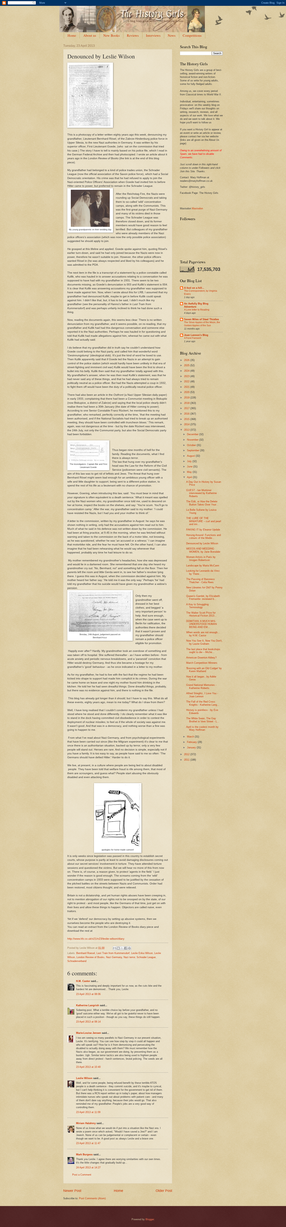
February (192, 742)
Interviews (153, 35)
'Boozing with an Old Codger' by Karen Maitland (204, 670)
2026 (187, 360)
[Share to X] (122, 948)
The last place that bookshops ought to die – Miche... (203, 651)
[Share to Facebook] (126, 948)
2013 (187, 429)
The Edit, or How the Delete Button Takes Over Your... (202, 503)
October (192, 445)
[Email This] (115, 948)
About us (89, 35)
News (171, 35)
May (190, 471)
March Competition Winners (201, 662)
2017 (187, 408)
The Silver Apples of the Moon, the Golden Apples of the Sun (202, 324)
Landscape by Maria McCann (202, 565)
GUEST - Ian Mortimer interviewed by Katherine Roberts (201, 493)
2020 (187, 392)
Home (72, 35)
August (191, 455)
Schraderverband (76, 961)
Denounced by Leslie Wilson (202, 543)
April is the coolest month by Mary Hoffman (202, 728)
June (190, 466)
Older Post (164, 1191)
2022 (187, 381)
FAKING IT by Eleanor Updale (203, 529)
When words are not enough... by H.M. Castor (203, 634)
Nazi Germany (114, 957)
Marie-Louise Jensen (88, 1032)
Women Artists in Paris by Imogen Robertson (201, 558)
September (193, 450)
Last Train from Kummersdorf (113, 953)
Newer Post (72, 1191)
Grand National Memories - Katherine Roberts (201, 686)
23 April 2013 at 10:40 (88, 1066)
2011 (187, 759)
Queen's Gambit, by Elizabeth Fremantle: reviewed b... (203, 597)
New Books (111, 35)
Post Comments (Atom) (92, 1198)
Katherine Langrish (87, 1005)
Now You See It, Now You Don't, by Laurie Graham (204, 642)
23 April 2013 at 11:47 (88, 1143)
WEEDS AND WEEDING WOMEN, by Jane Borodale (203, 550)
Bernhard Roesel (85, 953)
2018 (187, 403)
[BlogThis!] (118, 948)
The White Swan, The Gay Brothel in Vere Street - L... (202, 720)
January (192, 747)
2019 (187, 397)
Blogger (150, 1219)
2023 (187, 376)
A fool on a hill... (194, 287)
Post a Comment (81, 1174)
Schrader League (146, 957)
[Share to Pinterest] (129, 948)
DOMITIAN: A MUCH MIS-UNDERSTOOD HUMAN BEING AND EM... (201, 624)
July (189, 461)
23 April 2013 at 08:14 (88, 1021)
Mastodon (197, 208)
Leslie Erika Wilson (142, 953)
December (193, 434)
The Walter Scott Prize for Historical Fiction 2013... (201, 614)
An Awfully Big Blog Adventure (196, 305)
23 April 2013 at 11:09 (88, 1112)
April (190, 477)
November (193, 439)
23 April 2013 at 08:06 (88, 994)
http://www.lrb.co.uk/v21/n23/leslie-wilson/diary (95, 938)
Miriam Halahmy (86, 1123)
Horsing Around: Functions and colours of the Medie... (203, 536)
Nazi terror (129, 957)
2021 (187, 386)
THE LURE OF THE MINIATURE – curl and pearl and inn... (203, 521)
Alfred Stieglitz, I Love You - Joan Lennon (202, 695)
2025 (187, 365)
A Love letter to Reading (196, 309)
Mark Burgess (84, 1154)
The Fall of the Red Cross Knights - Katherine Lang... (202, 703)
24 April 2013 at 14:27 (88, 1167)
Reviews (133, 35)
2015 (187, 419)
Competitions (192, 35)
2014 (187, 424)
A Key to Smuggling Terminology (197, 606)
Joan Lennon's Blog (196, 335)
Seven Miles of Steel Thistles (201, 319)
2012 (187, 754)
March (191, 736)
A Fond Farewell (192, 338)
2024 (187, 370)
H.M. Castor (83, 981)
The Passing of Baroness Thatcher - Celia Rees (200, 580)
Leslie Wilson (84, 1078)
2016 (187, 413)
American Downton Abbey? (201, 657)
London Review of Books (90, 957)
